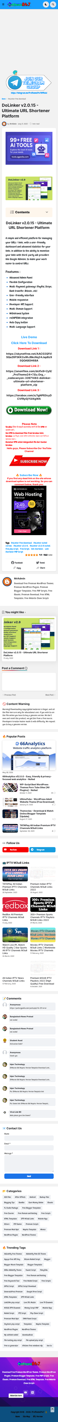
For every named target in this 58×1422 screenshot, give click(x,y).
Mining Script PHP (31, 1307)
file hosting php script (13, 1340)
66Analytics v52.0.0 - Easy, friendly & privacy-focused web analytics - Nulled (27, 777)
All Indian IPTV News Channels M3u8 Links (13, 979)
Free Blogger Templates (31, 1208)
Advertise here (16, 1395)
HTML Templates (10, 1218)
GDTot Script (9, 1286)
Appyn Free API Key (12, 1259)
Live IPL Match (30, 1302)
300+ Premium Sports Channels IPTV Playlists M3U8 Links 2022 (42, 917)
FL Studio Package (11, 1208)
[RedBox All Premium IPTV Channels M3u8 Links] (15, 904)
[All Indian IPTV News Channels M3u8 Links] (15, 968)
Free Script (24, 548)
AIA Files (7, 1197)
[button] (4, 4)
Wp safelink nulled (11, 1334)
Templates (28, 1324)
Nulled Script (9, 1313)
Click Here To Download (29, 343)
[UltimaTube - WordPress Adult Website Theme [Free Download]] (10, 802)
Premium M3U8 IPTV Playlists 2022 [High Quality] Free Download (42, 981)
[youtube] (25, 1392)
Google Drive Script (34, 1291)
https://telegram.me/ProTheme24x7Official (29, 92)
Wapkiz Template (29, 1229)
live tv (49, 1345)
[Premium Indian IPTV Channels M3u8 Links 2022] (43, 874)
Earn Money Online (36, 1202)
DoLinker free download (17, 99)
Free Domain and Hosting (27, 1213)
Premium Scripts (32, 1224)
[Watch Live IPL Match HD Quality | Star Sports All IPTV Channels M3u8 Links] (15, 935)
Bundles (21, 1202)
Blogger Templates (35, 1264)
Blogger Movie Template (13, 1264)
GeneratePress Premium (13, 1291)
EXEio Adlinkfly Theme (12, 1270)
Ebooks (50, 1202)
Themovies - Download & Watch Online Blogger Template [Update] (37, 813)
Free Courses (9, 1213)
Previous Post (10, 694)
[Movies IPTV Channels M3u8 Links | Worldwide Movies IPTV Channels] (43, 935)
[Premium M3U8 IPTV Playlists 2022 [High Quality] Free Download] (43, 968)
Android (33, 1197)
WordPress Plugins (11, 1235)
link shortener (37, 548)
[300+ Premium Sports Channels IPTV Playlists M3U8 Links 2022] (43, 904)
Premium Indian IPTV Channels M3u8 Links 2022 (41, 887)
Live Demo (29, 337)
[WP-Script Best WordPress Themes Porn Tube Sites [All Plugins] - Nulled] (10, 787)
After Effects (20, 1197)
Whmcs (42, 1229)
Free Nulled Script (30, 1281)
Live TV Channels (46, 1302)
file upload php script (34, 1340)
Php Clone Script (36, 1313)
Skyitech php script (12, 1324)
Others (6, 1224)
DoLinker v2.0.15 (21, 545)
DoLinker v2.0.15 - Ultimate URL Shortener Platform (26, 653)
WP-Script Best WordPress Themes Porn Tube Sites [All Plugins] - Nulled (34, 787)
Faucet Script (31, 1270)
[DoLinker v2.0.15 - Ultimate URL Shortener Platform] (29, 634)
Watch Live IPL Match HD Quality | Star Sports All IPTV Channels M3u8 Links (14, 949)
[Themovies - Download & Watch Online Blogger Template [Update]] (10, 813)
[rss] (32, 1392)
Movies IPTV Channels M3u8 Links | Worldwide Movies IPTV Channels (42, 947)
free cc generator (11, 1345)
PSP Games (18, 1224)
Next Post (49, 694)
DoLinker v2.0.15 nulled (40, 545)
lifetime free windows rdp (32, 1345)
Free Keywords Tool (11, 1281)
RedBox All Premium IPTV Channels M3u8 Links (13, 917)
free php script (12, 548)
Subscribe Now (29, 475)
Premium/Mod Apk (11, 1229)
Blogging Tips (9, 1202)
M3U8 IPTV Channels (12, 1307)
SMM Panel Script (30, 1318)
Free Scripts (45, 1213)
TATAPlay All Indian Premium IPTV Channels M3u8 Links (38, 826)
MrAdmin (19, 578)
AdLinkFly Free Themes (13, 1254)
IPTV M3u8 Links (27, 1218)
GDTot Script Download (27, 1286)
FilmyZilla (43, 1270)
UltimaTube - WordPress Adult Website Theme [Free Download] (37, 800)
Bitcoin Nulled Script (32, 1259)
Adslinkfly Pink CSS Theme (36, 1254)
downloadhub (27, 1334)
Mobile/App (42, 1218)
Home (4, 99)
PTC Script (22, 1313)
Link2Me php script (12, 1302)
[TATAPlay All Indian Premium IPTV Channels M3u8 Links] (10, 828)
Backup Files (44, 1197)
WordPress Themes (29, 1235)
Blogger (47, 1259)
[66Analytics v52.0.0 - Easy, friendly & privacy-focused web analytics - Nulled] (29, 755)
